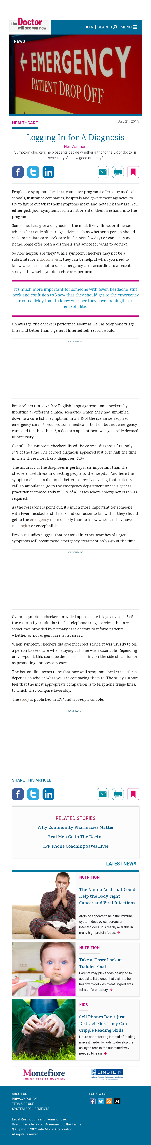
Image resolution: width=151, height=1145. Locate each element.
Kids (83, 1005)
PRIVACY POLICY (24, 1099)
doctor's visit (50, 259)
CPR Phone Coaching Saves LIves (76, 847)
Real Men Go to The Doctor (75, 837)
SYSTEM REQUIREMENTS (30, 1109)
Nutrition (89, 878)
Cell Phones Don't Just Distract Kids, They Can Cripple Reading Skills (107, 1034)
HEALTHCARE (25, 123)
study (24, 700)
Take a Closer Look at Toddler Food (106, 974)
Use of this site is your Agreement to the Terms (46, 1124)
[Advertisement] (75, 8)
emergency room (45, 520)
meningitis (21, 526)
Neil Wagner (74, 146)
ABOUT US (19, 1094)
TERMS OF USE (23, 1104)
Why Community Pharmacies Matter (75, 828)
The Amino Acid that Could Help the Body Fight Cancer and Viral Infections (107, 911)
